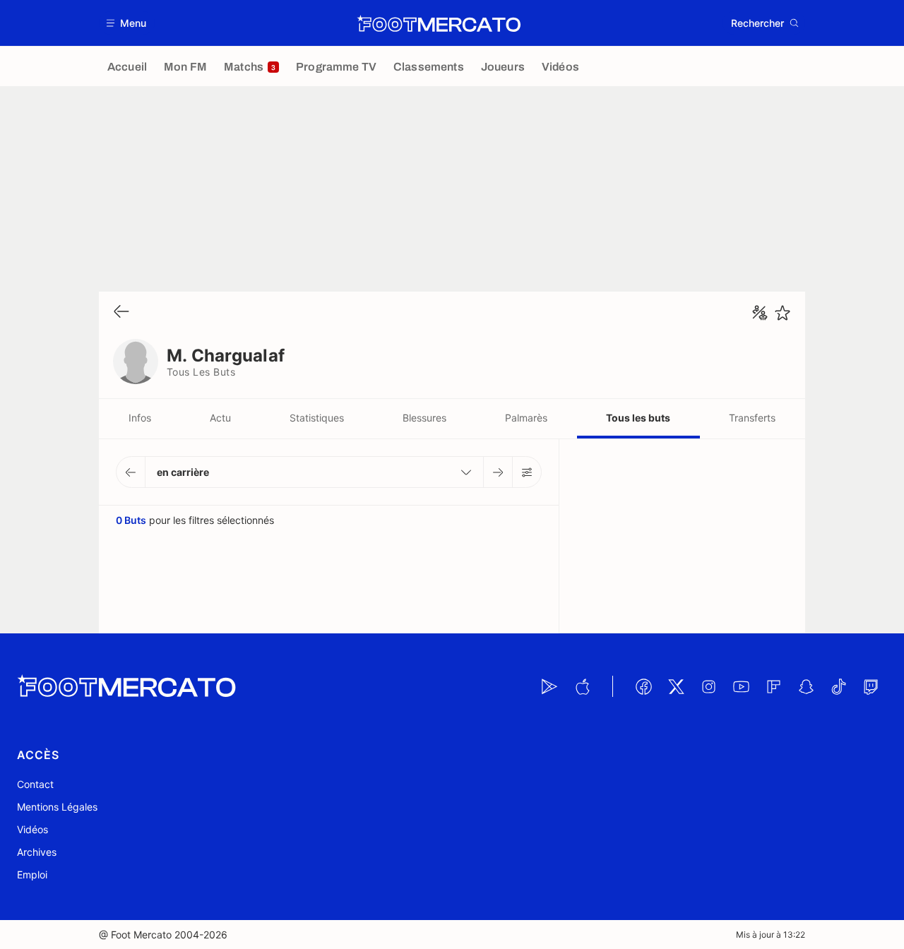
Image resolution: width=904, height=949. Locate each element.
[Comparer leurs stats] (759, 312)
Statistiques (317, 418)
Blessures (424, 418)
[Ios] (582, 686)
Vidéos (32, 829)
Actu (220, 418)
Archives (36, 852)
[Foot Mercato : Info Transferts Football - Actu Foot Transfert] (439, 23)
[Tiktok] (838, 686)
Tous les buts (638, 418)
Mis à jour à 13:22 (770, 934)
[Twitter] (675, 686)
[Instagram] (708, 686)
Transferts (752, 418)
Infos (140, 418)
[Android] (549, 686)
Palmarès (526, 418)
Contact (35, 784)
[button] (127, 23)
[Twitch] (870, 686)
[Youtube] (740, 686)
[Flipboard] (773, 686)
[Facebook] (643, 686)
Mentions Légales (57, 807)
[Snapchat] (805, 686)
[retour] (121, 312)
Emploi (32, 875)
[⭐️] (782, 312)
